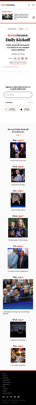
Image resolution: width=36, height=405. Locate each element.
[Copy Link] (18, 58)
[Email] (22, 58)
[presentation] (33, 17)
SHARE (10, 58)
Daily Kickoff (6, 380)
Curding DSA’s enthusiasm (18, 340)
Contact (5, 391)
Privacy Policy (6, 402)
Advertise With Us (7, 393)
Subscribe (5, 389)
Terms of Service (14, 402)
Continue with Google (11, 109)
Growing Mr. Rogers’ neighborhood (18, 271)
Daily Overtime (7, 382)
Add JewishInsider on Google (19, 62)
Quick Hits (5, 378)
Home (4, 373)
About (4, 387)
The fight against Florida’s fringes (18, 240)
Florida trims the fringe (18, 184)
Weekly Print (6, 384)
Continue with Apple (27, 109)
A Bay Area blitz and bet (18, 210)
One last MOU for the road (18, 160)
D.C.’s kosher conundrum (18, 365)
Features (5, 376)
